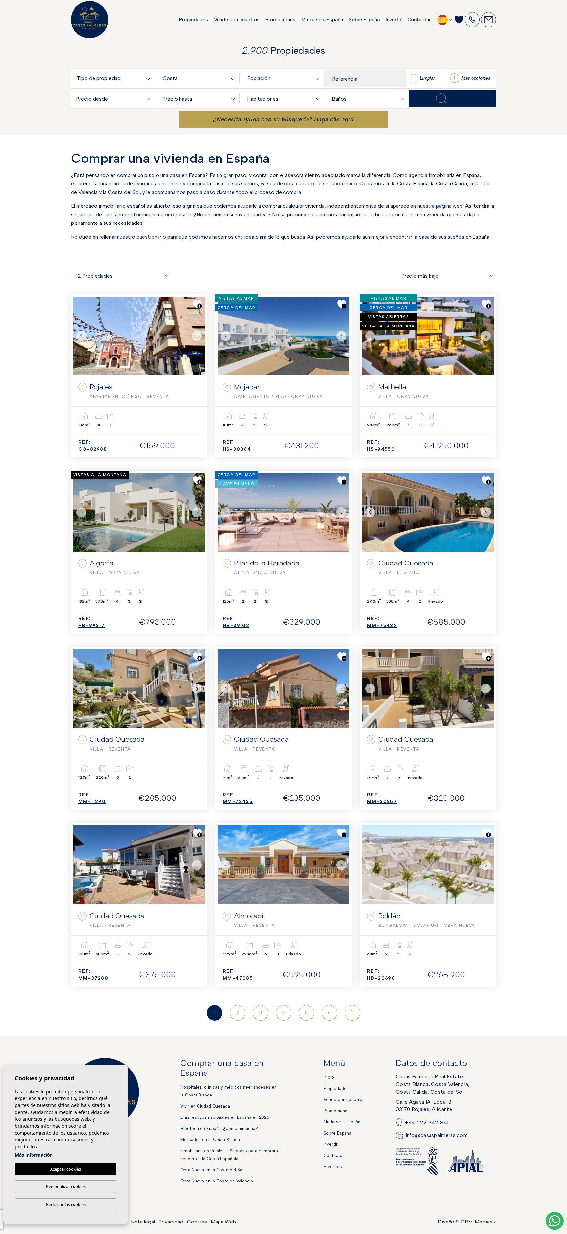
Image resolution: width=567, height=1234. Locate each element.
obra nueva (296, 184)
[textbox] (114, 78)
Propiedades (193, 20)
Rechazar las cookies (66, 1204)
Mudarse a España (322, 20)
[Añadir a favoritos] (197, 304)
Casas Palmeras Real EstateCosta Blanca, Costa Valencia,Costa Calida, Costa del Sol (433, 1084)
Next (198, 336)
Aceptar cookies (65, 1169)
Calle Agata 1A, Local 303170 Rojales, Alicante (424, 1105)
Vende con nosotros (237, 20)
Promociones (280, 20)
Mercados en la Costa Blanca (210, 1139)
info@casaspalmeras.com (437, 1135)
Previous (79, 336)
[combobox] (114, 78)
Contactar (418, 20)
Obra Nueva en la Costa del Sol (211, 1169)
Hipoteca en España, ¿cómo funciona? (219, 1128)
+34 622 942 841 (427, 1122)
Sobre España (364, 20)
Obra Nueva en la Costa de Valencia (216, 1181)
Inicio (329, 1077)
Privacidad (170, 1222)
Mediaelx (485, 1222)
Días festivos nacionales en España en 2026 (224, 1117)
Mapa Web (223, 1222)
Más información (34, 1155)
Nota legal (143, 1222)
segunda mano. (340, 184)
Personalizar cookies (66, 1186)
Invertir (393, 20)
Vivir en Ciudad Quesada (205, 1106)
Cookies (197, 1222)
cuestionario (151, 237)
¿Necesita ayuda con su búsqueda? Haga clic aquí (283, 119)
